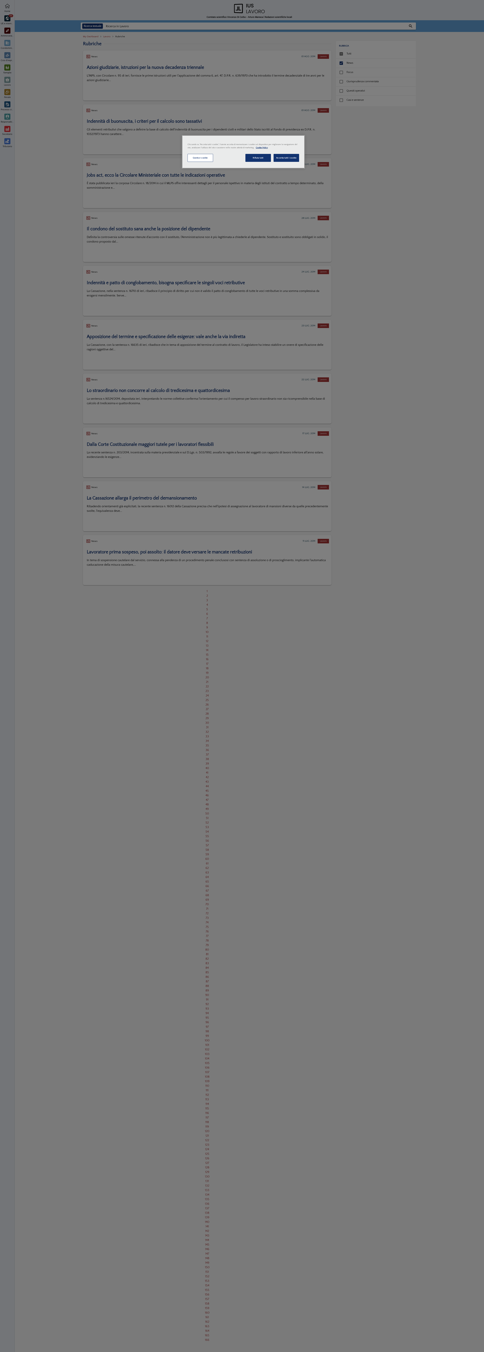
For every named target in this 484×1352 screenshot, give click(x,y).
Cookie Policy (262, 147)
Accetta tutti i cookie (286, 158)
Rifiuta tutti (258, 158)
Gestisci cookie (200, 158)
